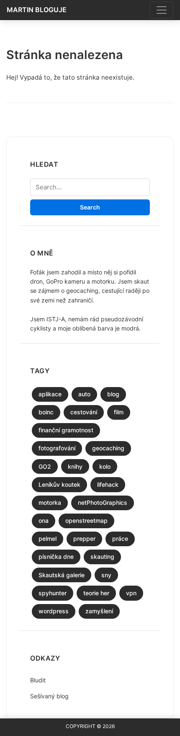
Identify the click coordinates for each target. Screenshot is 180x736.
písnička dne (56, 556)
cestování (83, 412)
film (118, 412)
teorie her (96, 593)
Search (90, 207)
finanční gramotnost (66, 430)
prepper (84, 538)
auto (84, 394)
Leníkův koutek (59, 484)
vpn (131, 593)
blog (113, 394)
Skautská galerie (62, 574)
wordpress (54, 611)
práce (120, 538)
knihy (75, 466)
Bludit (38, 680)
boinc (46, 412)
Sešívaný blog (49, 696)
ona (44, 520)
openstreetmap (86, 520)
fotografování (57, 448)
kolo (105, 466)
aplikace (50, 394)
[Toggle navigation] (161, 10)
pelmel (48, 538)
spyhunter (53, 593)
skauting (102, 556)
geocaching (108, 448)
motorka (50, 502)
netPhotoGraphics (102, 502)
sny (106, 574)
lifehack (107, 484)
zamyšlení (99, 611)
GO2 (45, 466)
